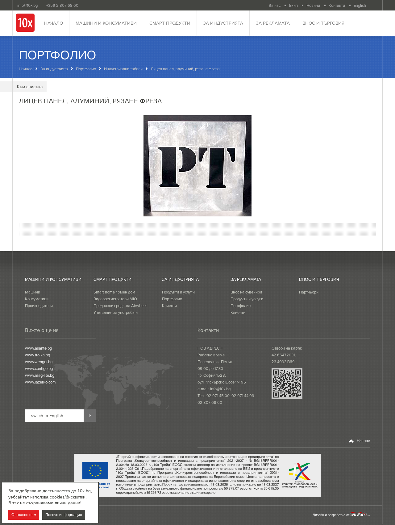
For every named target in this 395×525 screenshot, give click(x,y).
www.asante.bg (38, 348)
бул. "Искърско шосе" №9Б (222, 382)
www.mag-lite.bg (39, 375)
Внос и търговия (323, 23)
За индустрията (223, 23)
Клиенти (169, 305)
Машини (32, 292)
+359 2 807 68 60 (62, 5)
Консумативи (36, 298)
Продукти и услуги (178, 292)
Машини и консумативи (106, 23)
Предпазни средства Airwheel (120, 305)
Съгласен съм (23, 515)
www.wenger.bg (38, 361)
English (360, 5)
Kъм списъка (30, 87)
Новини (313, 5)
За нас (275, 5)
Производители (39, 305)
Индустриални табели (123, 69)
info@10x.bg (220, 389)
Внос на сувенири (246, 292)
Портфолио (86, 69)
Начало (53, 23)
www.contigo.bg (39, 368)
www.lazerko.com (40, 382)
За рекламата (273, 23)
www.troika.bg (37, 355)
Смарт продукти (169, 23)
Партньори (308, 292)
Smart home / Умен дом (114, 292)
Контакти (337, 5)
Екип (293, 5)
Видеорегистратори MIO (115, 298)
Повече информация (63, 515)
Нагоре (363, 440)
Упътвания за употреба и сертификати (116, 316)
